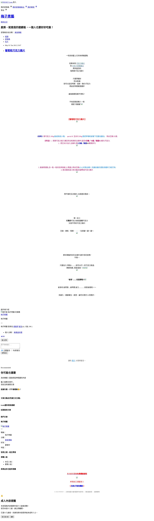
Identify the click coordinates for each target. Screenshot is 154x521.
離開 (12, 517)
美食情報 (18, 32)
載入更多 (4, 340)
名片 (6, 42)
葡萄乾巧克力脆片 (15, 50)
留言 (20, 326)
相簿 (6, 37)
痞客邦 (15, 326)
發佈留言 (4, 353)
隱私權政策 (88, 492)
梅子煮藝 (7, 16)
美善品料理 (18, 332)
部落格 (7, 39)
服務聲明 (97, 492)
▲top (3, 336)
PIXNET (61, 492)
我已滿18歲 (5, 517)
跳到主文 (4, 22)
